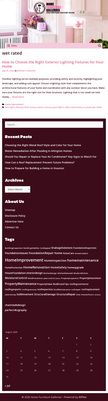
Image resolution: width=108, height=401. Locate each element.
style (67, 107)
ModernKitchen (81, 273)
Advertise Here (14, 221)
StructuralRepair (65, 294)
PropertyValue (44, 284)
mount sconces (44, 107)
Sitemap (10, 210)
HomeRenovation (36, 267)
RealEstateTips (61, 284)
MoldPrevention (35, 278)
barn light (10, 107)
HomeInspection (55, 260)
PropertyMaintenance (20, 284)
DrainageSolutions (62, 247)
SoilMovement (25, 294)
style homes (76, 107)
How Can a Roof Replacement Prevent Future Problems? (40, 162)
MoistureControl (16, 278)
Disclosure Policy (15, 215)
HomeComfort (81, 253)
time (78, 294)
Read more (18, 96)
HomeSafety (58, 267)
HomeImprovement (24, 260)
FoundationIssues (16, 253)
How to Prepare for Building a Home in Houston (34, 168)
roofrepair (76, 289)
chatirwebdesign (15, 305)
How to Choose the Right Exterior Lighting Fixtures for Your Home (53, 64)
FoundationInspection (84, 247)
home (58, 253)
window (98, 295)
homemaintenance (83, 260)
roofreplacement (90, 289)
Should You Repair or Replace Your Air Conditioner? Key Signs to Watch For (50, 156)
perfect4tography (16, 310)
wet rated (97, 107)
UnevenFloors (87, 294)
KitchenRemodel (65, 273)
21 (63, 363)
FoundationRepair (41, 253)
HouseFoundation (15, 273)
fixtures (19, 107)
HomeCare (68, 253)
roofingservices (29, 289)
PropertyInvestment (90, 278)
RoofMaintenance (62, 289)
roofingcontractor (79, 284)
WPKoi (82, 397)
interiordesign (34, 273)
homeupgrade (76, 267)
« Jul (7, 385)
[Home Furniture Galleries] (54, 21)
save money (10, 294)
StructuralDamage (45, 294)
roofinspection (45, 289)
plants (58, 278)
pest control (49, 278)
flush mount (30, 107)
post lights (58, 107)
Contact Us (12, 227)
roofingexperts (13, 289)
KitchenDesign (50, 273)
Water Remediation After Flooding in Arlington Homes (38, 151)
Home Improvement (14, 104)
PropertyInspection (70, 278)
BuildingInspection (14, 248)
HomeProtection (13, 267)
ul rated (87, 107)
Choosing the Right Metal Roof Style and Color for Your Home (43, 145)
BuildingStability (31, 248)
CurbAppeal (45, 248)
